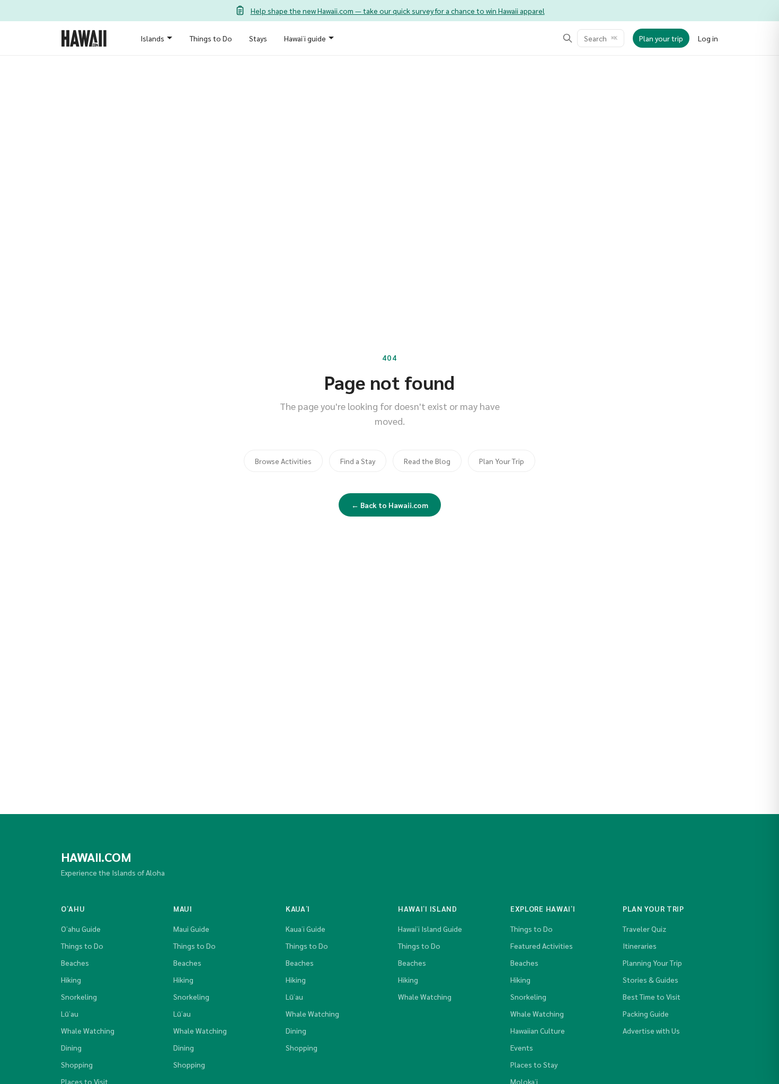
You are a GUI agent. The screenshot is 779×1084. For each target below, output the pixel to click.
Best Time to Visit (651, 996)
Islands (152, 38)
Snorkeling (79, 996)
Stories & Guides (650, 979)
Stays (258, 38)
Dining (71, 1047)
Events (521, 1047)
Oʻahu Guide (81, 928)
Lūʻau (69, 1013)
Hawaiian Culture (537, 1030)
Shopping (77, 1064)
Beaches (75, 962)
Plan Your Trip (501, 461)
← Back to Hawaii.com (389, 505)
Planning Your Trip (652, 962)
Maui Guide (191, 928)
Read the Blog (427, 461)
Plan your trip (661, 38)
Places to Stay (533, 1064)
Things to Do (211, 38)
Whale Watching (87, 1030)
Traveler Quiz (644, 928)
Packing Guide (646, 1013)
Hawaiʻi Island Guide (430, 928)
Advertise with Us (651, 1030)
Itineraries (640, 945)
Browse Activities (283, 461)
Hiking (71, 979)
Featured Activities (541, 945)
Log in (708, 38)
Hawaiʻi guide (305, 38)
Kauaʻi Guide (305, 928)
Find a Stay (357, 461)
